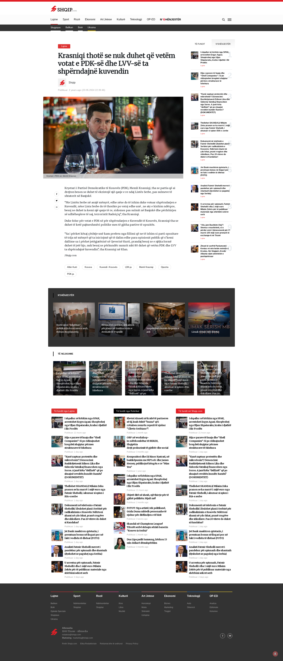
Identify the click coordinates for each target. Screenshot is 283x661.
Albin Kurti (72, 267)
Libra (121, 607)
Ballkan (69, 27)
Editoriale (214, 607)
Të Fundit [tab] (200, 44)
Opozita (164, 267)
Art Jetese (106, 19)
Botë (80, 27)
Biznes (167, 603)
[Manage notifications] (275, 653)
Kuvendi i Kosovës (108, 267)
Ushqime (146, 615)
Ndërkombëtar (79, 603)
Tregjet (167, 611)
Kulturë (121, 19)
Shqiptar (77, 607)
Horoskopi (146, 603)
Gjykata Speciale (58, 611)
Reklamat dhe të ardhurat (111, 644)
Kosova (88, 267)
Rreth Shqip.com (69, 644)
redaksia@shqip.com (71, 635)
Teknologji (136, 19)
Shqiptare (56, 27)
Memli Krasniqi (146, 267)
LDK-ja (128, 267)
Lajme (54, 19)
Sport (66, 19)
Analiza (213, 603)
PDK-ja (70, 274)
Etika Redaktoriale (88, 644)
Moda (144, 607)
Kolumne (214, 611)
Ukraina (92, 27)
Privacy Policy (132, 644)
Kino (121, 603)
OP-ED (151, 19)
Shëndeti (146, 611)
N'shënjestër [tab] (223, 44)
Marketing (168, 607)
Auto (189, 603)
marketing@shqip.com (83, 638)
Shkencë (191, 607)
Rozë (77, 19)
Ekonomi (90, 19)
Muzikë (122, 611)
